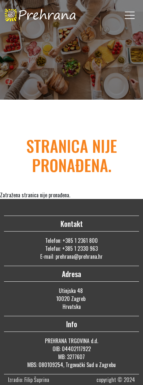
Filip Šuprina (37, 380)
